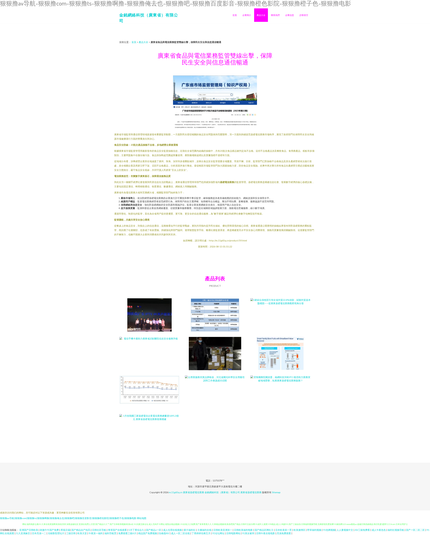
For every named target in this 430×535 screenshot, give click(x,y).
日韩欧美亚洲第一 (223, 529)
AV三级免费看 (362, 529)
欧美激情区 (300, 529)
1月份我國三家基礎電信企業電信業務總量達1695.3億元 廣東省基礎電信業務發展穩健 (149, 431)
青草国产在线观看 (117, 529)
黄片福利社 (190, 529)
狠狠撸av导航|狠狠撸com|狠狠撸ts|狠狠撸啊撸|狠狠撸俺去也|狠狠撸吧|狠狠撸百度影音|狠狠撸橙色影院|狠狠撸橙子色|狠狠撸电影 (68, 518)
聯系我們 (275, 15)
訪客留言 (303, 15)
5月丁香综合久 (137, 529)
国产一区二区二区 (415, 529)
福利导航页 (111, 533)
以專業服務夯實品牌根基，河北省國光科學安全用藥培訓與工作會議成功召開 (215, 392)
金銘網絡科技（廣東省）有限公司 (222, 492)
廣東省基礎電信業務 (193, 492)
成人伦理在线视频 (172, 529)
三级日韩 (71, 533)
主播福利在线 (204, 529)
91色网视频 (329, 529)
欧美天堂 (82, 533)
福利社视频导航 (396, 529)
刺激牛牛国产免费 (49, 529)
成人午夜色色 (379, 529)
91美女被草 (248, 533)
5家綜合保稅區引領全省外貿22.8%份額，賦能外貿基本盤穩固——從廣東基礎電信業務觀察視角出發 (280, 315)
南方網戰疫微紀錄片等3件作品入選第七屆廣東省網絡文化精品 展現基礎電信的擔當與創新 (215, 315)
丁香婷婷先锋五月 (201, 533)
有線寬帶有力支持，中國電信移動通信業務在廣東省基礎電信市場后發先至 (280, 354)
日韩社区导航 (99, 529)
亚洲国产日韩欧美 (29, 529)
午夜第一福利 (96, 533)
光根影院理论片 (56, 533)
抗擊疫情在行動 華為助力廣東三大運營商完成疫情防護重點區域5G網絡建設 (215, 354)
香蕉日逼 (65, 529)
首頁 (234, 15)
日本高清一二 (39, 533)
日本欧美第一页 (283, 529)
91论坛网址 (218, 533)
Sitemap (276, 492)
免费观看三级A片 (127, 533)
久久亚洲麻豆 (23, 533)
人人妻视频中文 (345, 529)
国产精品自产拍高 (81, 529)
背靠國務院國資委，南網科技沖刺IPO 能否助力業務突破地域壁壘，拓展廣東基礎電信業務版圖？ (280, 392)
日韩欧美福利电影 (243, 529)
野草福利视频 (314, 529)
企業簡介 (246, 15)
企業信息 (289, 15)
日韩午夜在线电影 (265, 533)
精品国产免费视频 (148, 533)
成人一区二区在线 (180, 533)
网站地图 (141, 518)
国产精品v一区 (154, 529)
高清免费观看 (284, 533)
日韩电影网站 (233, 533)
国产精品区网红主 (264, 529)
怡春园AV (164, 533)
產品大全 (261, 15)
